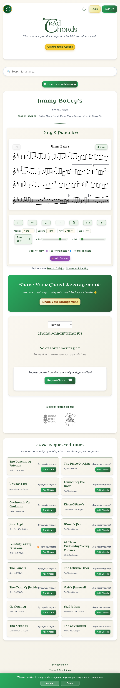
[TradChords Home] (7, 9)
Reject (70, 683)
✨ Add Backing (60, 258)
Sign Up (109, 9)
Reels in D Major (55, 268)
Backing (41, 231)
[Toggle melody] (46, 222)
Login (95, 9)
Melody (17, 231)
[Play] (18, 222)
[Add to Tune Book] (101, 222)
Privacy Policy (60, 664)
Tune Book (19, 239)
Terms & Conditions (60, 670)
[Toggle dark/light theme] (84, 9)
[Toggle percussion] (73, 222)
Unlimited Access (60, 46)
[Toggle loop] (32, 222)
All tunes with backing (77, 268)
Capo (81, 231)
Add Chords (48, 469)
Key (61, 231)
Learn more (97, 677)
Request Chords (60, 380)
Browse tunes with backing (60, 84)
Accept (50, 683)
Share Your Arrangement (60, 301)
